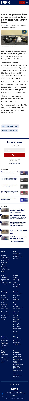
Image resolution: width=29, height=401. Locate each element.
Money (15, 337)
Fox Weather (16, 286)
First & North (16, 295)
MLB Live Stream (17, 359)
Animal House (16, 288)
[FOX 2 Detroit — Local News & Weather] (5, 2)
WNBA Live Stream (18, 375)
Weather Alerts (16, 281)
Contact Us (16, 315)
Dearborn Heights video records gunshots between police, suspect (9, 179)
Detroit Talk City (5, 257)
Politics (3, 271)
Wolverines (16, 299)
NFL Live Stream (17, 354)
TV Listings (3, 317)
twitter (13, 384)
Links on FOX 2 (4, 308)
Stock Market (16, 342)
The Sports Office (17, 294)
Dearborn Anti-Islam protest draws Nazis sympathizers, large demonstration (18, 210)
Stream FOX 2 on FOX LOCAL (17, 254)
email (19, 384)
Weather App (16, 279)
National (3, 264)
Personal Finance (17, 339)
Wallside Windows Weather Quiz (5, 339)
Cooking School (5, 301)
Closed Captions (17, 328)
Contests (3, 319)
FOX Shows (4, 314)
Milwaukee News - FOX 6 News (5, 358)
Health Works (4, 299)
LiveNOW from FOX (18, 257)
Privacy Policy (16, 162)
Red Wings (15, 306)
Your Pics (4, 275)
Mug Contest (4, 297)
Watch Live (22, 2)
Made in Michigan (5, 259)
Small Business (17, 344)
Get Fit (2, 302)
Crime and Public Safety (21, 25)
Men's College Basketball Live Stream (17, 367)
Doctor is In (4, 306)
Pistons (15, 302)
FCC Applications (17, 326)
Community (16, 323)
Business (3, 266)
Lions (14, 297)
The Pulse (3, 255)
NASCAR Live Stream (16, 362)
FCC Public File (16, 324)
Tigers (14, 304)
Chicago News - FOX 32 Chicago (5, 355)
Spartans (15, 301)
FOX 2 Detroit (12, 25)
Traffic (14, 282)
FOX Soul (15, 258)
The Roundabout (5, 260)
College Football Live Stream (17, 357)
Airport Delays (16, 284)
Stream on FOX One (16, 351)
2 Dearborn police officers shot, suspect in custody (8, 198)
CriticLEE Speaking (5, 315)
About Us (16, 312)
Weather (16, 275)
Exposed (3, 347)
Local (2, 253)
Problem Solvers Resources (17, 330)
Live (14, 251)
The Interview (4, 262)
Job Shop (15, 321)
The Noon (3, 295)
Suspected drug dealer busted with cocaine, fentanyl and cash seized (19, 232)
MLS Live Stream (17, 377)
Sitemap (15, 333)
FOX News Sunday (5, 269)
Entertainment (6, 312)
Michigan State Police (9, 131)
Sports (15, 292)
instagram (16, 384)
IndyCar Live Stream (18, 364)
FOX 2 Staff (16, 314)
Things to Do (4, 268)
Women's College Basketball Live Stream (17, 372)
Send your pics (4, 277)
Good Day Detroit (5, 294)
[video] (24, 173)
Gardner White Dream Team (4, 342)
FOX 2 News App (17, 319)
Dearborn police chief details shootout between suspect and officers (10, 172)
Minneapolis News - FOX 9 (6, 361)
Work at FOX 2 (16, 317)
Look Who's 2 (4, 284)
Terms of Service (15, 163)
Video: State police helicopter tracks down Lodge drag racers (9, 185)
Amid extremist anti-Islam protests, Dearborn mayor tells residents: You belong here (18, 217)
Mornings (4, 292)
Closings (15, 277)
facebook (10, 384)
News (3, 251)
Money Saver (4, 304)
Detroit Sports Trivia (6, 282)
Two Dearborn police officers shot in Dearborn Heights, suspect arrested (9, 192)
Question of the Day (5, 279)
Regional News (4, 351)
